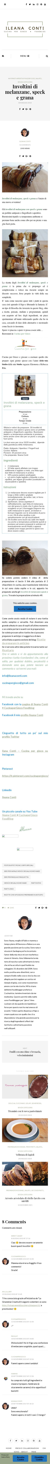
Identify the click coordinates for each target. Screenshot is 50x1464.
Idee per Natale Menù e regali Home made (22, 871)
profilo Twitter (10, 736)
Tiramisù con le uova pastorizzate (25, 1111)
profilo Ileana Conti (32, 715)
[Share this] (20, 109)
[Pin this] (30, 109)
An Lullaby (7, 1292)
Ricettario (8, 650)
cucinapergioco (18, 1256)
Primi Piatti (30, 1147)
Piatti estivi (36, 883)
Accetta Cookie (25, 609)
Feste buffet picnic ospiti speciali (18, 865)
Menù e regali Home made (15, 883)
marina (14, 1374)
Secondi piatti (37, 1190)
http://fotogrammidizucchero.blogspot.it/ (21, 1305)
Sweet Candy (16, 1236)
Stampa (25, 398)
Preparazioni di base (16, 1147)
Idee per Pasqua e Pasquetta (16, 877)
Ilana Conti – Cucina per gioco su (25, 750)
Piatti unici (9, 889)
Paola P (14, 1336)
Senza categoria (25, 82)
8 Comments (25, 145)
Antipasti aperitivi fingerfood (21, 78)
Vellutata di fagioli (25, 1154)
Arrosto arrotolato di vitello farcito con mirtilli (25, 1199)
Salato (39, 78)
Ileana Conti (25, 141)
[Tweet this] (23, 109)
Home (9, 1448)
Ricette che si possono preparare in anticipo (23, 895)
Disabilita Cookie (39, 1458)
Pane (34, 1452)
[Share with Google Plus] (26, 109)
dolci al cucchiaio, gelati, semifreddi (24, 1103)
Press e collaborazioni (27, 1448)
